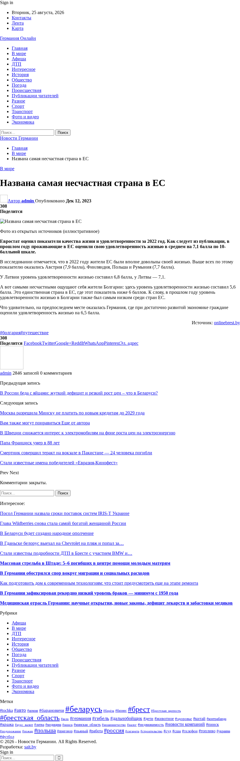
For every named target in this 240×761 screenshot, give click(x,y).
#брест (139, 709)
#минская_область (87, 725)
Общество (22, 79)
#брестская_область (30, 717)
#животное (164, 718)
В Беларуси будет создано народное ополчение (47, 533)
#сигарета (132, 731)
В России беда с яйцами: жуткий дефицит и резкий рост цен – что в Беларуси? (79, 392)
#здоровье (183, 719)
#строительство (151, 731)
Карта (17, 28)
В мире (19, 53)
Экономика (23, 122)
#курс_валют (24, 724)
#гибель (100, 718)
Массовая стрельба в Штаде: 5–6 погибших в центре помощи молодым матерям (85, 563)
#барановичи (51, 710)
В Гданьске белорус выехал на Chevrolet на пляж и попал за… (62, 543)
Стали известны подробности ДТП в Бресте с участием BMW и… (66, 553)
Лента (18, 23)
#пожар (27, 731)
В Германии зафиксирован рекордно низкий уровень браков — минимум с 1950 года (89, 593)
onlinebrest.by (227, 322)
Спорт (18, 106)
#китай (199, 718)
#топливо (207, 731)
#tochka (6, 710)
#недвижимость (151, 725)
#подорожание (10, 731)
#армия (32, 711)
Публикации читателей (35, 95)
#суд (167, 731)
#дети (148, 718)
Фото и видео (25, 116)
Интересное (23, 69)
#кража (7, 724)
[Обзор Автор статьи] (11, 367)
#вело (65, 719)
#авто (20, 710)
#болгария (10, 332)
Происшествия (26, 90)
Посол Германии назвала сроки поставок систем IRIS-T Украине (64, 513)
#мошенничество (114, 724)
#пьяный (81, 731)
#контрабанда (216, 719)
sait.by (30, 746)
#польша (45, 730)
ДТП (16, 64)
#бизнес (121, 711)
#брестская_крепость (166, 710)
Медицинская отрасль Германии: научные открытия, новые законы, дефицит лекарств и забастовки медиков (116, 602)
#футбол (7, 736)
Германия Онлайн (18, 38)
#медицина (53, 725)
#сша (176, 731)
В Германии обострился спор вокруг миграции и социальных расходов (75, 573)
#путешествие (34, 332)
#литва (39, 725)
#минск (67, 724)
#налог (132, 724)
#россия (114, 730)
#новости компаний (185, 724)
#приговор (65, 731)
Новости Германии (19, 138)
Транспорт (22, 111)
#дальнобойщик (126, 718)
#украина (223, 731)
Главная (20, 48)
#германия (80, 718)
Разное (18, 100)
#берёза (108, 710)
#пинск (212, 724)
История (20, 74)
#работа (96, 731)
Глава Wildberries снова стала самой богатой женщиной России (63, 523)
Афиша (19, 58)
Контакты (21, 17)
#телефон (190, 731)
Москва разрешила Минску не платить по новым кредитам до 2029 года (72, 412)
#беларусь (83, 709)
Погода (19, 85)
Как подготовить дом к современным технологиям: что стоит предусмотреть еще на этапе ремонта (99, 583)
